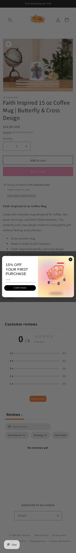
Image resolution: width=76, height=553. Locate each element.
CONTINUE (20, 288)
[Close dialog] (70, 259)
